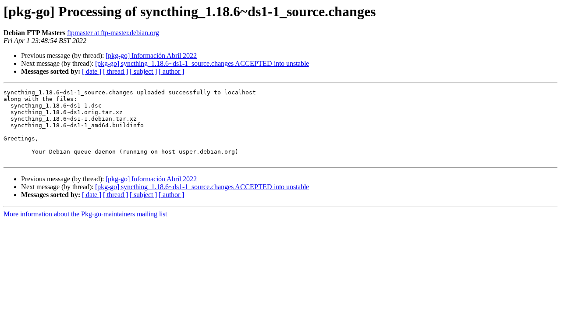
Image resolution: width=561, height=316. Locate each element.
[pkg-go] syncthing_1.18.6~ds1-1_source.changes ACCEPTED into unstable (202, 63)
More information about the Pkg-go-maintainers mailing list (85, 214)
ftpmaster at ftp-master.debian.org (113, 32)
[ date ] (91, 71)
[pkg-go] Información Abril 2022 (151, 55)
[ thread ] (115, 71)
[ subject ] (143, 71)
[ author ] (171, 71)
